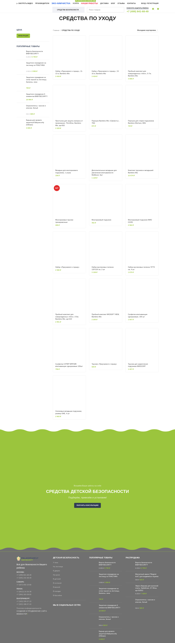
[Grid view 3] (128, 30)
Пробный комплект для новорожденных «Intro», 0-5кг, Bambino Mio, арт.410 (67, 316)
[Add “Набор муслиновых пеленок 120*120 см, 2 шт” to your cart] (120, 235)
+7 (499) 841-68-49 (24, 575)
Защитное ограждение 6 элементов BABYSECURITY (37, 95)
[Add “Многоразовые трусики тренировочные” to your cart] (84, 188)
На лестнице (58, 566)
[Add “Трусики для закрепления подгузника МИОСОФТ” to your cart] (157, 332)
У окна (55, 562)
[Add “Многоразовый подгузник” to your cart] (120, 188)
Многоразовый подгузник (101, 220)
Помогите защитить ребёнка (138, 8)
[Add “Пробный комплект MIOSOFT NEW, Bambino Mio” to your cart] (120, 282)
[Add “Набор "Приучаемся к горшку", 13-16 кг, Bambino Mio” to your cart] (120, 39)
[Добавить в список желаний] (84, 50)
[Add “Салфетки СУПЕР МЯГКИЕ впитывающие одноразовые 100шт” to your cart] (84, 332)
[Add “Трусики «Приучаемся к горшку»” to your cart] (120, 332)
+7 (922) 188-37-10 (24, 604)
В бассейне (57, 595)
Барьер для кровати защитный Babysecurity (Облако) (35, 122)
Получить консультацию (87, 505)
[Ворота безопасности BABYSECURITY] (20, 54)
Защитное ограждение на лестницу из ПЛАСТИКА (36, 64)
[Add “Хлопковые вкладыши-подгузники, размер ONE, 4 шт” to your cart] (84, 379)
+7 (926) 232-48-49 (24, 578)
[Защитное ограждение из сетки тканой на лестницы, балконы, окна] (20, 82)
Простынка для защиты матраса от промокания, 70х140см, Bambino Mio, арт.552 (69, 123)
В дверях (56, 571)
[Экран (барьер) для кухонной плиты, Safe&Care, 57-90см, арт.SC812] (129, 590)
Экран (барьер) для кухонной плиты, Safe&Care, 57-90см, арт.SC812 (146, 588)
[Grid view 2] (125, 30)
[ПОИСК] (121, 9)
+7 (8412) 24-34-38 (24, 592)
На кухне (56, 575)
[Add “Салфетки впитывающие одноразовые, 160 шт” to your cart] (157, 282)
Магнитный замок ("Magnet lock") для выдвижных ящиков (146, 575)
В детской (57, 579)
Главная (56, 30)
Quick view (84, 44)
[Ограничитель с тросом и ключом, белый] (20, 110)
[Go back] (56, 18)
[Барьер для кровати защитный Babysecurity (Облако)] (20, 124)
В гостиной (57, 583)
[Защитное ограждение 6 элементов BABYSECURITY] (20, 97)
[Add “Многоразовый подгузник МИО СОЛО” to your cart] (157, 188)
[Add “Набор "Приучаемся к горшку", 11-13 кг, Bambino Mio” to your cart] (84, 39)
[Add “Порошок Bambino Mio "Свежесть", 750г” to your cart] (120, 89)
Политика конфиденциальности (29, 608)
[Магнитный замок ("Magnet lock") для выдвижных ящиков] (129, 577)
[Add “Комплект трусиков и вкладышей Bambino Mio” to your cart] (157, 138)
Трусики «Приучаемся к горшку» (104, 364)
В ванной (56, 587)
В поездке (57, 591)
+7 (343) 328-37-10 (24, 601)
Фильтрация (23, 36)
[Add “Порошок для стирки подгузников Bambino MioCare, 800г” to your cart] (157, 89)
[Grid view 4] (132, 30)
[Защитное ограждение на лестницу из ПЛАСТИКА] (20, 67)
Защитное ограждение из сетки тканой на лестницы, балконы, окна (36, 79)
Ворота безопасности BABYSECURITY (34, 52)
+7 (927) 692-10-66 (24, 585)
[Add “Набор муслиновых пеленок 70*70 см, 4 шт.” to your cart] (157, 235)
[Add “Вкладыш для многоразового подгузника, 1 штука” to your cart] (84, 138)
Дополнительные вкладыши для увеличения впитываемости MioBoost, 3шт (104, 172)
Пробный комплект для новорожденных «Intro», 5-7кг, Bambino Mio (139, 73)
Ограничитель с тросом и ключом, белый (36, 107)
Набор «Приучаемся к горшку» (67, 267)
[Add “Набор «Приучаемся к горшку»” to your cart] (84, 235)
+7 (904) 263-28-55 (24, 594)
